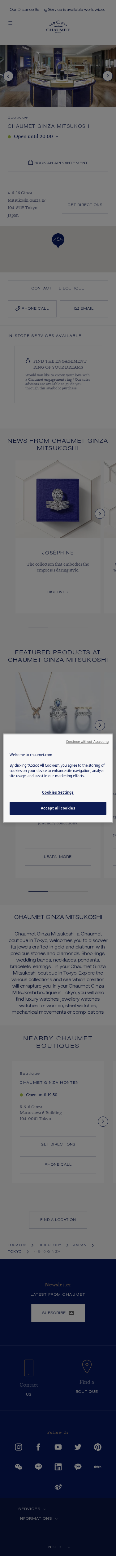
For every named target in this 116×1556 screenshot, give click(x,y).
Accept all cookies (58, 808)
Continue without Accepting (87, 741)
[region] (58, 778)
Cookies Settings (58, 792)
